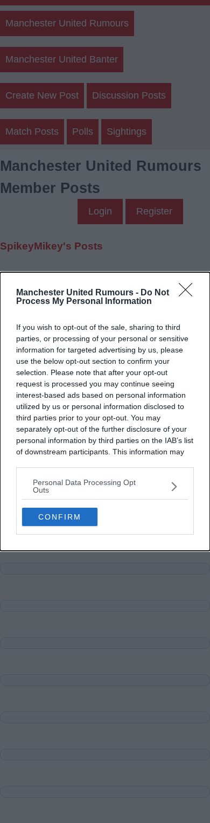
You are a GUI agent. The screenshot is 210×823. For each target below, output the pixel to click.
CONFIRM (59, 517)
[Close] (189, 293)
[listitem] (105, 486)
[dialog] (105, 411)
